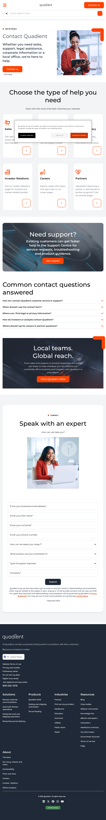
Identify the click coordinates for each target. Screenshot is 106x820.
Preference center (10, 671)
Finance (58, 699)
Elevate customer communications (10, 700)
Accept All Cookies (79, 135)
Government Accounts (90, 737)
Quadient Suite (35, 699)
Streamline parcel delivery (14, 721)
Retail (57, 732)
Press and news (9, 774)
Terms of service (88, 741)
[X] (48, 801)
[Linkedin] (43, 801)
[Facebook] (53, 801)
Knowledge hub (87, 713)
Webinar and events (89, 709)
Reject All (59, 135)
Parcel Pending (35, 711)
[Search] (99, 13)
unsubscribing (82, 596)
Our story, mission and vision (12, 763)
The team (7, 757)
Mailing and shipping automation (37, 705)
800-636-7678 (10, 685)
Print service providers (64, 704)
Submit (53, 581)
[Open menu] (4, 5)
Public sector (60, 727)
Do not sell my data (11, 675)
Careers (6, 778)
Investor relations (10, 783)
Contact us (94, 5)
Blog (83, 699)
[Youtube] (62, 801)
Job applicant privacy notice (15, 682)
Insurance (59, 718)
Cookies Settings (53, 807)
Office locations (9, 788)
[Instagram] (57, 801)
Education (59, 713)
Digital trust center (11, 678)
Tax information (87, 732)
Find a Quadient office (53, 379)
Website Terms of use (12, 664)
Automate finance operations (10, 708)
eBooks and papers (89, 718)
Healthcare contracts (90, 727)
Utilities (58, 723)
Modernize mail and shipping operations (11, 715)
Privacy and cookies (11, 668)
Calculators (85, 723)
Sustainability (8, 769)
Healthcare (59, 709)
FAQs (83, 746)
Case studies (86, 704)
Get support (53, 260)
